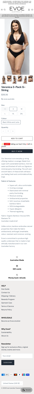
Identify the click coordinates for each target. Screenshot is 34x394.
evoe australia (9, 99)
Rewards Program (8, 299)
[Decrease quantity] (3, 131)
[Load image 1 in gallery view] (17, 47)
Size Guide (5, 289)
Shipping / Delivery (8, 296)
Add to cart (17, 138)
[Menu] (2, 9)
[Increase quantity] (13, 131)
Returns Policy (6, 310)
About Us (4, 336)
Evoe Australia (10, 388)
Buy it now (17, 151)
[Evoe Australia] (17, 9)
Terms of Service (7, 306)
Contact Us (5, 292)
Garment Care (6, 303)
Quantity (4, 127)
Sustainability (6, 332)
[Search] (5, 9)
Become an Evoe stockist (10, 321)
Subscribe (7, 362)
